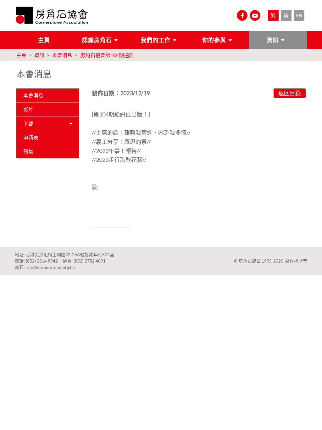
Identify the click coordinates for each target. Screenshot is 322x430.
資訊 (273, 40)
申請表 (30, 137)
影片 (28, 109)
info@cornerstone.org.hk (50, 267)
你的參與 (214, 40)
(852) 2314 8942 (42, 260)
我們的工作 (155, 40)
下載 (28, 124)
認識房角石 (97, 40)
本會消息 (62, 55)
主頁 (44, 40)
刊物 (28, 151)
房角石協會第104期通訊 (107, 55)
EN (299, 15)
